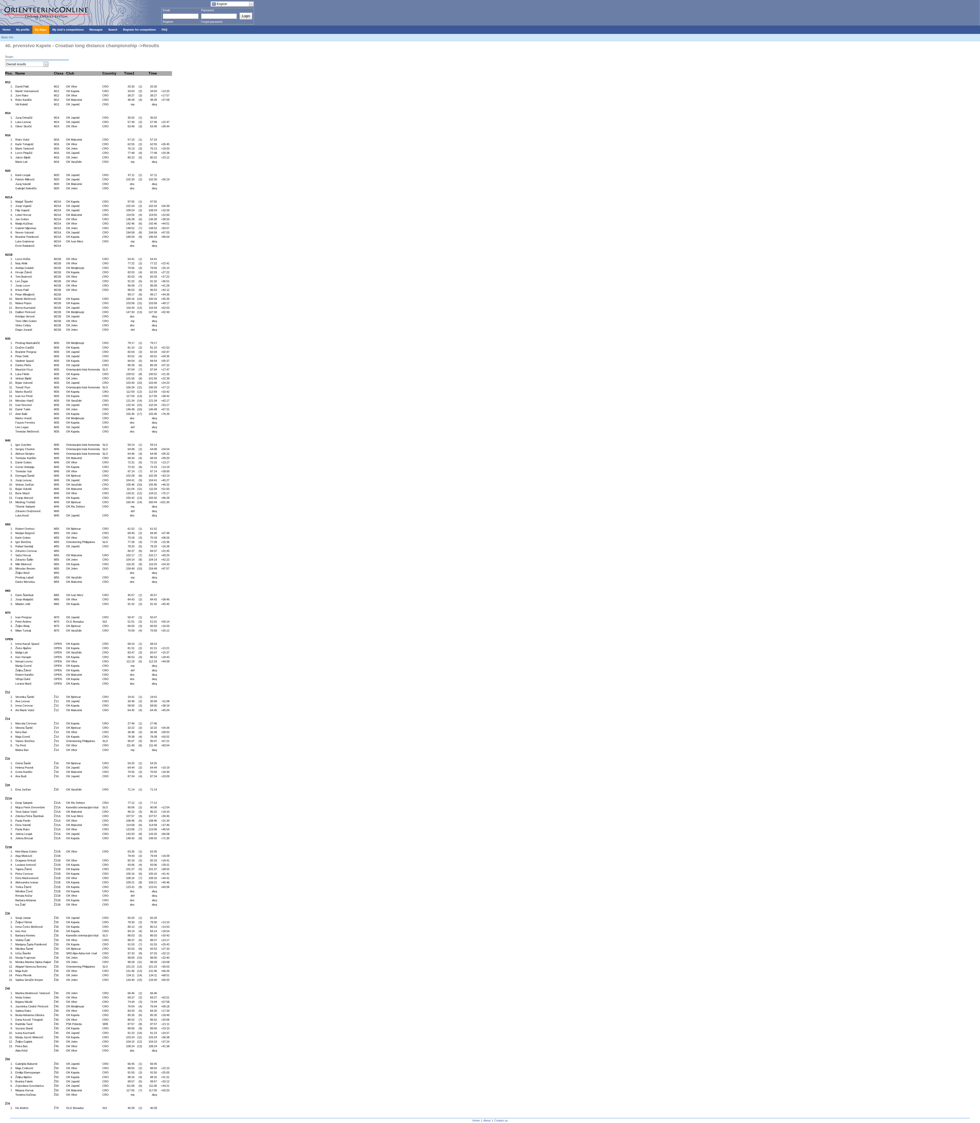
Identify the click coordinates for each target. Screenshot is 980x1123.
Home (476, 1120)
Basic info (7, 37)
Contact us (501, 1120)
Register (168, 21)
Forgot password (211, 21)
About (487, 1120)
